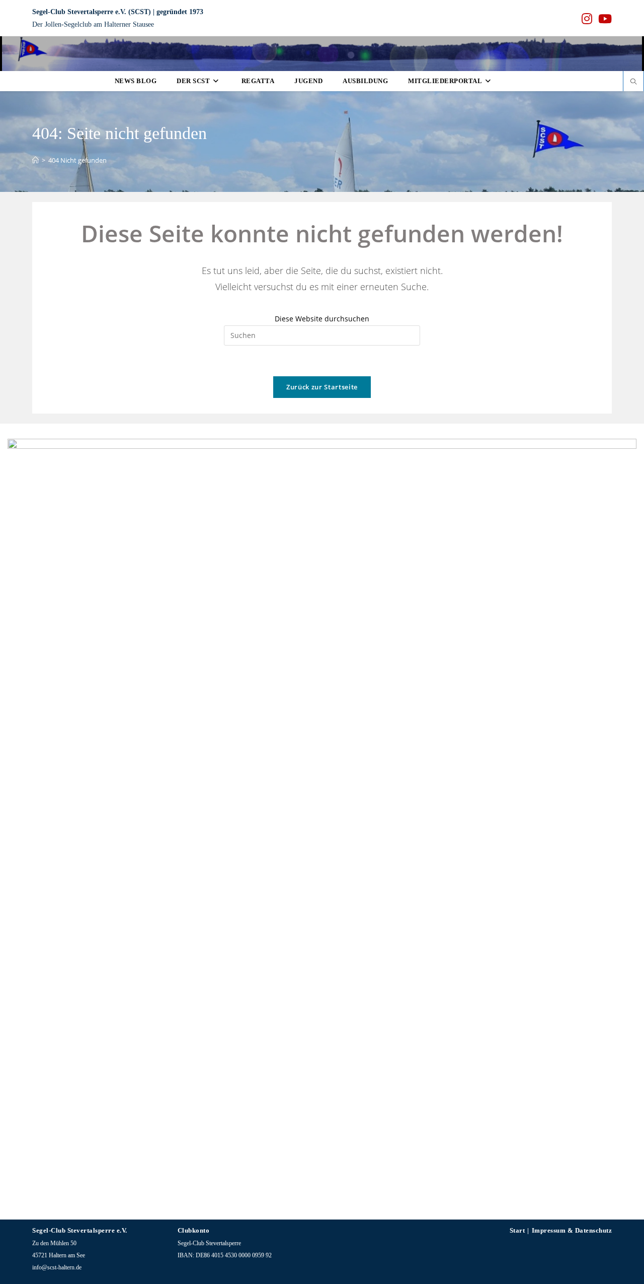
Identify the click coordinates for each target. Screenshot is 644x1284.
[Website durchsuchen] (633, 82)
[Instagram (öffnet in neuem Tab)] (587, 19)
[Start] (35, 160)
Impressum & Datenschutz (572, 1230)
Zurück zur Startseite (322, 386)
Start (517, 1230)
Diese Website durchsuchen (322, 318)
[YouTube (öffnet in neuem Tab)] (603, 19)
